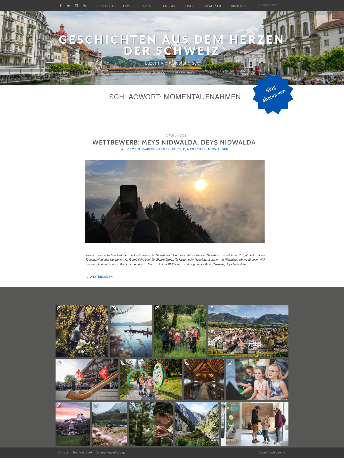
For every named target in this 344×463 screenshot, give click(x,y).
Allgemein (130, 149)
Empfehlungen (156, 149)
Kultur (169, 5)
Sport (190, 5)
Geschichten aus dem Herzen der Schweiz (172, 45)
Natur (148, 5)
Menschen (196, 149)
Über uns (239, 5)
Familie (129, 5)
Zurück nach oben (271, 452)
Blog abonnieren (273, 94)
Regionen (213, 5)
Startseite (106, 5)
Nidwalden (218, 149)
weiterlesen (99, 277)
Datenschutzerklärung (110, 452)
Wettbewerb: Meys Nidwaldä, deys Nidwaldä (175, 142)
